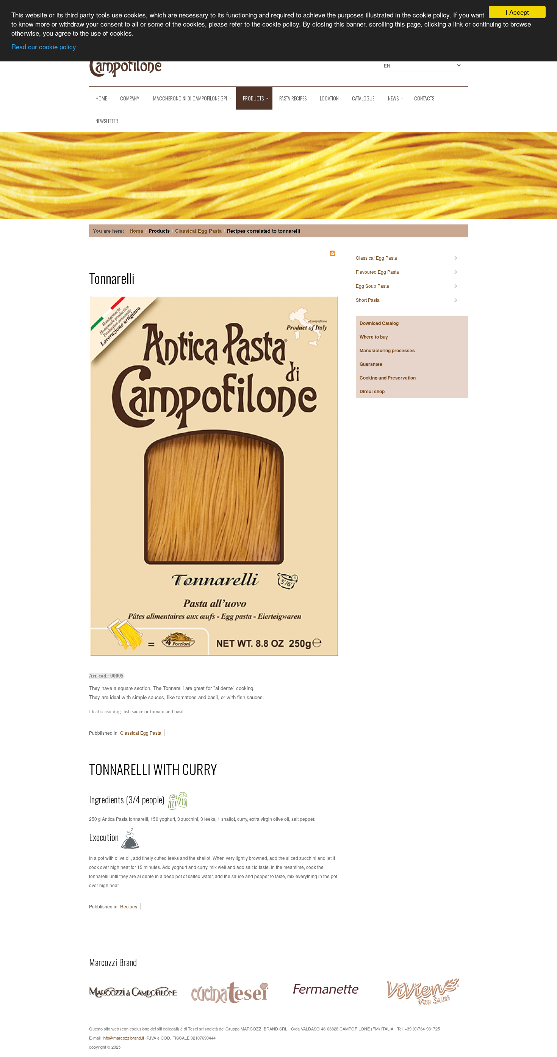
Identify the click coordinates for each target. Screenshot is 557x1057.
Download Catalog (379, 323)
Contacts (424, 98)
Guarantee (371, 364)
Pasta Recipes (293, 98)
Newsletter (106, 121)
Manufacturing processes (387, 350)
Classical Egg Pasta (198, 230)
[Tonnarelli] (214, 475)
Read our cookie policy (43, 46)
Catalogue (363, 98)
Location (329, 98)
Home (101, 98)
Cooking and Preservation (388, 377)
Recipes (128, 906)
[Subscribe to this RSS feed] (332, 253)
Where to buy (374, 336)
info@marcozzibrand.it (123, 1038)
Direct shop (372, 391)
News (393, 98)
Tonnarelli (112, 278)
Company (129, 98)
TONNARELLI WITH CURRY (153, 769)
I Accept (517, 12)
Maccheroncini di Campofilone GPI (190, 98)
